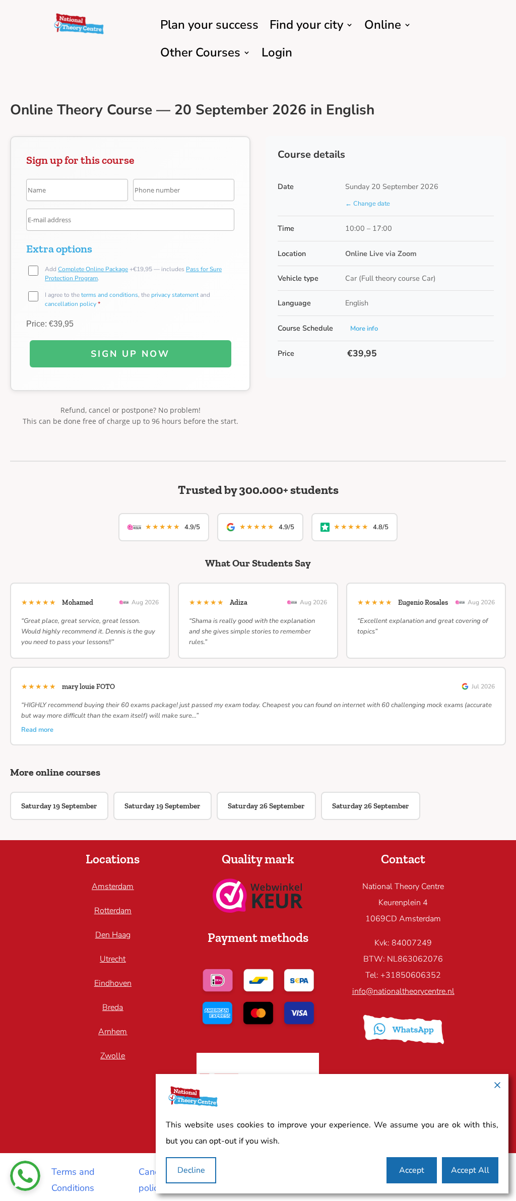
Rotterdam (113, 910)
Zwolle (112, 1055)
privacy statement (175, 295)
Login (277, 52)
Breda (112, 1007)
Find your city (306, 25)
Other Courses (200, 52)
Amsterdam (113, 886)
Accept (411, 1170)
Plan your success (209, 25)
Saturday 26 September (266, 805)
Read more (37, 729)
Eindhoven (113, 983)
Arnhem (112, 1031)
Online (382, 25)
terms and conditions (109, 295)
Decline (191, 1170)
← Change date (367, 203)
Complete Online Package (93, 269)
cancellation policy (70, 304)
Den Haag (113, 934)
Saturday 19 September (59, 805)
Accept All (470, 1170)
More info (364, 328)
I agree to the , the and (127, 299)
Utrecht (112, 959)
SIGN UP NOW (130, 354)
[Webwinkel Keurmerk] (258, 910)
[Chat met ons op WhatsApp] (25, 1176)
